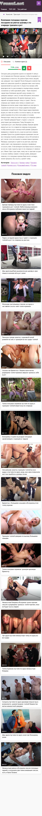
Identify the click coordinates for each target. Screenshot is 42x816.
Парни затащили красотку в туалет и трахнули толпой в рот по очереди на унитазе (19, 239)
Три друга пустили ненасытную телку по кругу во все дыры (20, 636)
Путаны (33, 165)
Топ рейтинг (22, 9)
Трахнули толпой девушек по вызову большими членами (19, 537)
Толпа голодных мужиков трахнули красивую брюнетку (19, 570)
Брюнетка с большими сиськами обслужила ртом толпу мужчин (20, 504)
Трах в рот (14, 163)
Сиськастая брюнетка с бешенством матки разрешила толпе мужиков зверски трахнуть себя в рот (20, 372)
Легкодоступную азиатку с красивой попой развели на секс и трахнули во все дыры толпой (20, 338)
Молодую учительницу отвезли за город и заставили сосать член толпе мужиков (18, 305)
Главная (4, 9)
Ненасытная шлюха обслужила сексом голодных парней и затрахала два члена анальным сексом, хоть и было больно (20, 770)
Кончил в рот (12, 165)
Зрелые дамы (24, 163)
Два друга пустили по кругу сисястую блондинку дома (20, 736)
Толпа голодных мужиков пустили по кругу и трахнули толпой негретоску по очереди (18, 404)
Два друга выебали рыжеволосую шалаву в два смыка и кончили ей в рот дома (20, 272)
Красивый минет (24, 165)
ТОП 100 (12, 9)
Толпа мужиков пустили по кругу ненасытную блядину (18, 670)
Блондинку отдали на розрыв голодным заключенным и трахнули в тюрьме (17, 438)
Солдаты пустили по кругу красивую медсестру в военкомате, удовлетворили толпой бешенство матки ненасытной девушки (20, 704)
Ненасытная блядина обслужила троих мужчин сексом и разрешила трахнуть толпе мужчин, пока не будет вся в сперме (20, 604)
